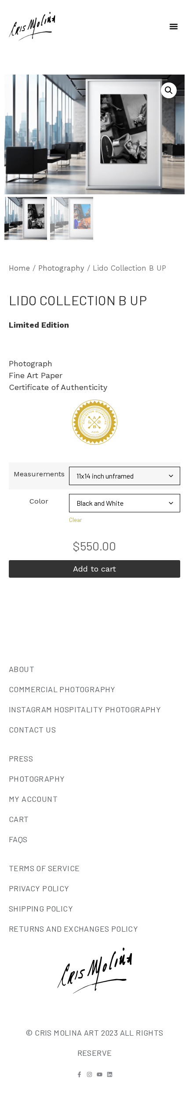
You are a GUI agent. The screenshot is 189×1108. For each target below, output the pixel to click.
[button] (173, 26)
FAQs (18, 839)
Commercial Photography (62, 689)
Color (38, 501)
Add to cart (94, 568)
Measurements (39, 474)
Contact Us (32, 729)
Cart (19, 819)
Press (21, 758)
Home (19, 268)
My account (33, 799)
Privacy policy (39, 888)
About (21, 669)
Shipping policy (41, 908)
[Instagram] (89, 1074)
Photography (61, 268)
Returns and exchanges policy (73, 928)
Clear (75, 519)
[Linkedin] (110, 1074)
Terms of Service (44, 868)
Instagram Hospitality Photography (85, 709)
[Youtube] (99, 1074)
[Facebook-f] (79, 1074)
